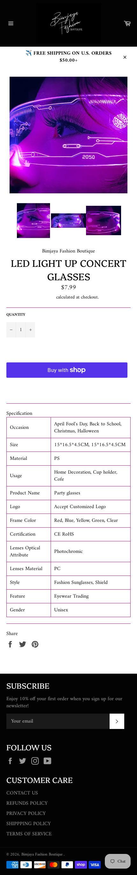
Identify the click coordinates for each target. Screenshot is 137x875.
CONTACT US (22, 793)
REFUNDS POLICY (26, 803)
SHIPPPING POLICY (28, 823)
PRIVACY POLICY (26, 813)
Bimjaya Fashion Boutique (42, 854)
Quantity (15, 315)
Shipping (46, 297)
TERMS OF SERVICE (29, 834)
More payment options (67, 386)
